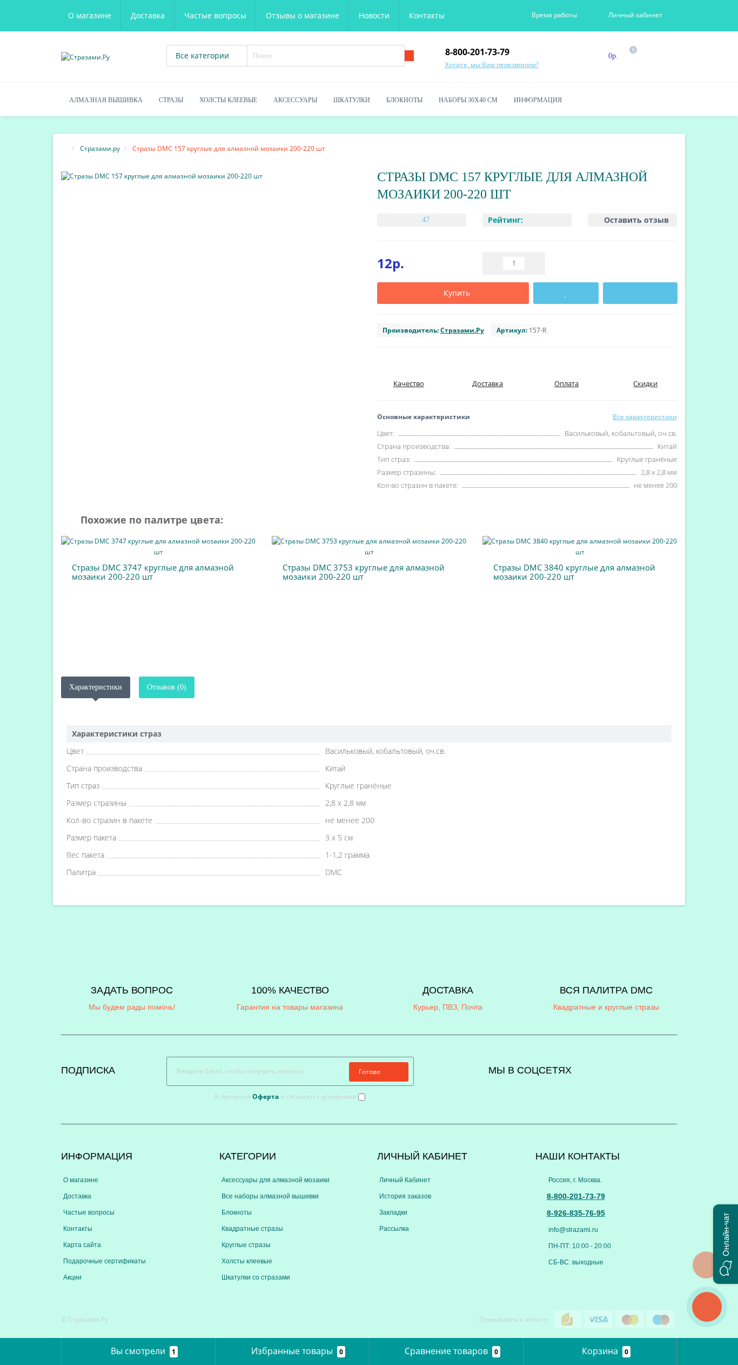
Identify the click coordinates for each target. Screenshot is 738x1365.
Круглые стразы (246, 1245)
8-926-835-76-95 (576, 1213)
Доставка (148, 15)
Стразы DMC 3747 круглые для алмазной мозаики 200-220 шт (153, 572)
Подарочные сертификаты (104, 1261)
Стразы (171, 100)
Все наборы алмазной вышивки (270, 1196)
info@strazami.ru (572, 1230)
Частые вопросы (215, 15)
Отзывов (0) (166, 687)
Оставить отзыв (636, 220)
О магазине (89, 15)
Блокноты (404, 100)
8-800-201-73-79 (576, 1196)
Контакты (427, 15)
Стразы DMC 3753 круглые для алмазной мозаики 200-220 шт (364, 572)
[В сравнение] (640, 293)
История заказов (405, 1196)
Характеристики (95, 687)
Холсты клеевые (228, 100)
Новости (374, 15)
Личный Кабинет (405, 1180)
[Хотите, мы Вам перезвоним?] (707, 1307)
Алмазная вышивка (106, 100)
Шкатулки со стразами (256, 1277)
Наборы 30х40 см (468, 100)
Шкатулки (351, 100)
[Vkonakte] (594, 1067)
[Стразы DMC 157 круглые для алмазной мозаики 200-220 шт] (211, 176)
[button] (725, 1244)
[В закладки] (566, 293)
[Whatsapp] (543, 1279)
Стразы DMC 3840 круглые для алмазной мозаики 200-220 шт (574, 572)
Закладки (393, 1212)
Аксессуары (295, 100)
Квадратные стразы (252, 1229)
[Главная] (64, 148)
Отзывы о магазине (302, 15)
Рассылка (394, 1229)
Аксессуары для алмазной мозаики (276, 1180)
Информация (538, 100)
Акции (72, 1277)
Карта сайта (82, 1245)
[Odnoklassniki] (608, 1067)
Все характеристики (645, 416)
